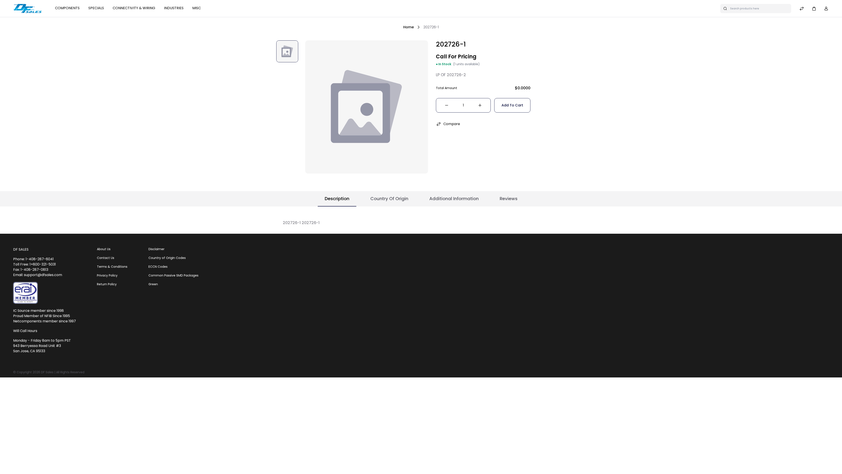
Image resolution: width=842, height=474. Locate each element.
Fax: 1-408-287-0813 (30, 269)
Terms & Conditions (112, 266)
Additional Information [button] (454, 199)
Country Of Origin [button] (389, 199)
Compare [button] (451, 123)
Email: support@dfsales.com (37, 274)
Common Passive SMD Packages (173, 275)
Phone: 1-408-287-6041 (33, 259)
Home (408, 27)
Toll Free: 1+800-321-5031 (34, 264)
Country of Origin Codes (167, 258)
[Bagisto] (27, 8)
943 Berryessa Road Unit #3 (37, 345)
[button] (814, 8)
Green (153, 284)
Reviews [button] (508, 199)
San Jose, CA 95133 (29, 351)
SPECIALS (96, 8)
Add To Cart (512, 105)
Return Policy (107, 284)
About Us (104, 249)
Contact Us (105, 258)
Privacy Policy (107, 275)
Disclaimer (156, 249)
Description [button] (337, 199)
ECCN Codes (158, 266)
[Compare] (801, 9)
